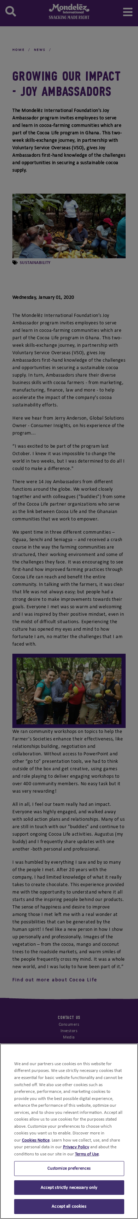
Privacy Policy (76, 1147)
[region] (69, 1131)
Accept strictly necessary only (69, 1187)
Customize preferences (69, 1168)
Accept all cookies (69, 1206)
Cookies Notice (36, 1140)
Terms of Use (87, 1154)
